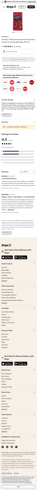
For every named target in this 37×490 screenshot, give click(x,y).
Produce (4, 275)
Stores (4, 314)
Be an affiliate (7, 379)
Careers (4, 337)
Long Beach (6, 429)
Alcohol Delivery (7, 292)
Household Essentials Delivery (12, 300)
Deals (4, 325)
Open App (31, 1)
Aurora (4, 421)
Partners (5, 345)
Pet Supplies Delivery (9, 295)
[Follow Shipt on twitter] (16, 447)
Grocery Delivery (8, 289)
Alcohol (4, 267)
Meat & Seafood (7, 278)
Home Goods (6, 273)
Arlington (5, 418)
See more (11, 209)
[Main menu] (4, 7)
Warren (4, 423)
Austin (4, 396)
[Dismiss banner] (3, 2)
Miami (4, 401)
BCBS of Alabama (8, 443)
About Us (5, 334)
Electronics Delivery (9, 297)
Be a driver (5, 376)
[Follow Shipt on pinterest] (12, 447)
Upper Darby (6, 426)
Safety (4, 384)
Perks (4, 381)
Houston (5, 404)
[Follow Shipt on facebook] (3, 447)
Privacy (16, 473)
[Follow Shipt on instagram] (7, 447)
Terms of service (7, 473)
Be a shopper (6, 373)
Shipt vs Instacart (8, 322)
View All (4, 281)
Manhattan (6, 406)
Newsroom (5, 339)
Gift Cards (5, 320)
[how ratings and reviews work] (12, 147)
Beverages (5, 270)
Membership (6, 317)
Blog (3, 342)
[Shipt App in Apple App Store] (7, 257)
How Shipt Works (8, 312)
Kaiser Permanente (8, 440)
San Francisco (7, 398)
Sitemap (4, 347)
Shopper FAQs (7, 387)
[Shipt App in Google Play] (20, 257)
